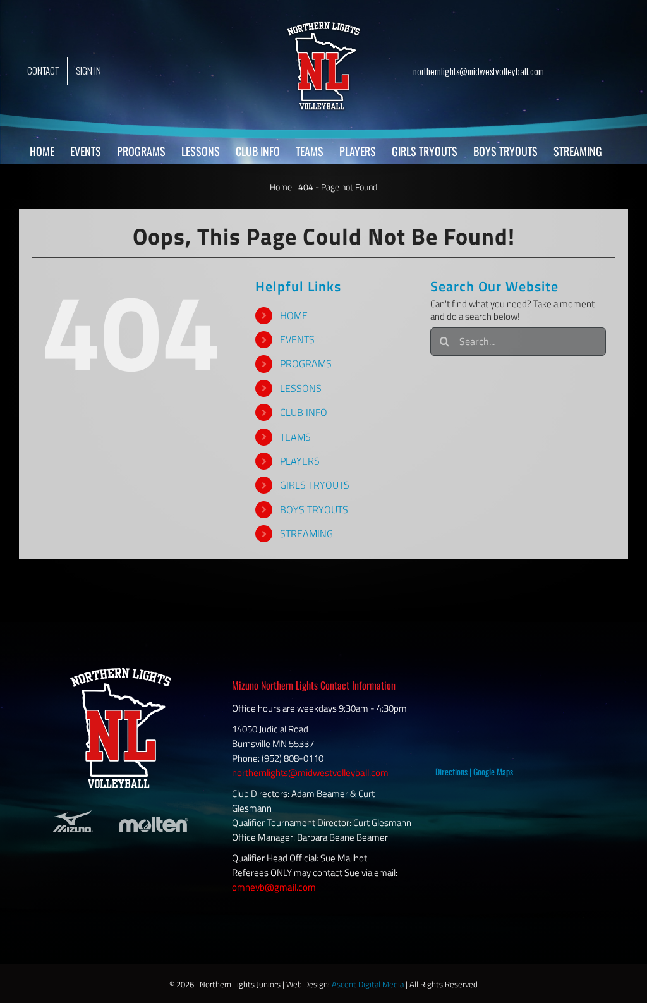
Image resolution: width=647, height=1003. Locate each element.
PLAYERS (300, 460)
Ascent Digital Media (368, 984)
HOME (294, 315)
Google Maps (493, 771)
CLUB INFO (303, 412)
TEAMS (295, 436)
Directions (451, 771)
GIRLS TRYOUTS (314, 484)
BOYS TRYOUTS (314, 509)
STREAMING (306, 533)
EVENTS (297, 339)
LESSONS (301, 388)
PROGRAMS (306, 363)
